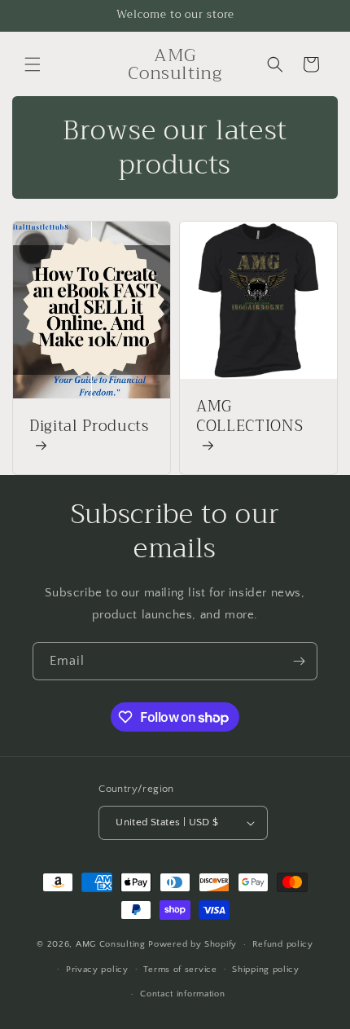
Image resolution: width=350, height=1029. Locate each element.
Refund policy (282, 944)
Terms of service (180, 969)
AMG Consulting (112, 944)
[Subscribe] (299, 661)
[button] (32, 64)
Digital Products (89, 428)
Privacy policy (97, 969)
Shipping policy (266, 969)
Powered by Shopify (192, 944)
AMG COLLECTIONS (249, 418)
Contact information (182, 994)
